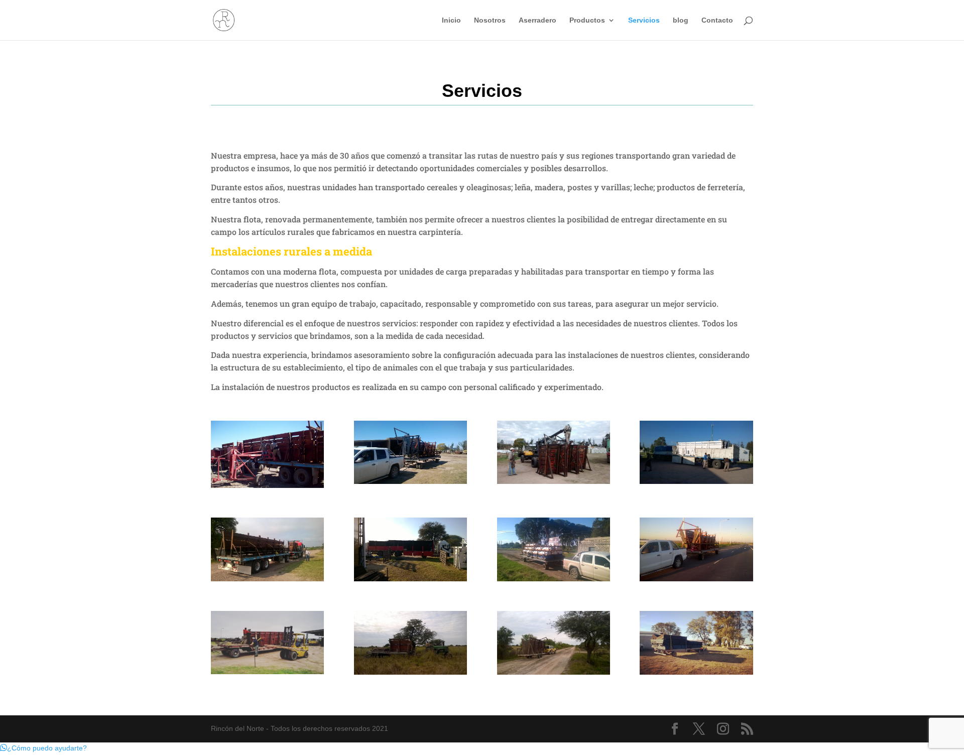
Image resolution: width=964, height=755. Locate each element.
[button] (43, 748)
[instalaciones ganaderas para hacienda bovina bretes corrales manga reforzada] (410, 481)
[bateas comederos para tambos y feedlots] (696, 672)
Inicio (451, 20)
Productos (587, 20)
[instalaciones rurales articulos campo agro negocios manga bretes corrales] (267, 485)
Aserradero (537, 20)
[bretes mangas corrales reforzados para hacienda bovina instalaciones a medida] (696, 579)
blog (680, 20)
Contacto (717, 20)
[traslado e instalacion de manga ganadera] (696, 481)
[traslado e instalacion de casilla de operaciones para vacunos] (553, 481)
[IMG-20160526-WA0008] (553, 672)
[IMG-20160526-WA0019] (410, 672)
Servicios (644, 20)
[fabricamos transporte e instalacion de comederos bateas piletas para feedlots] (410, 579)
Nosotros (490, 20)
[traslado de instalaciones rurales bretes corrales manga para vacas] (267, 579)
